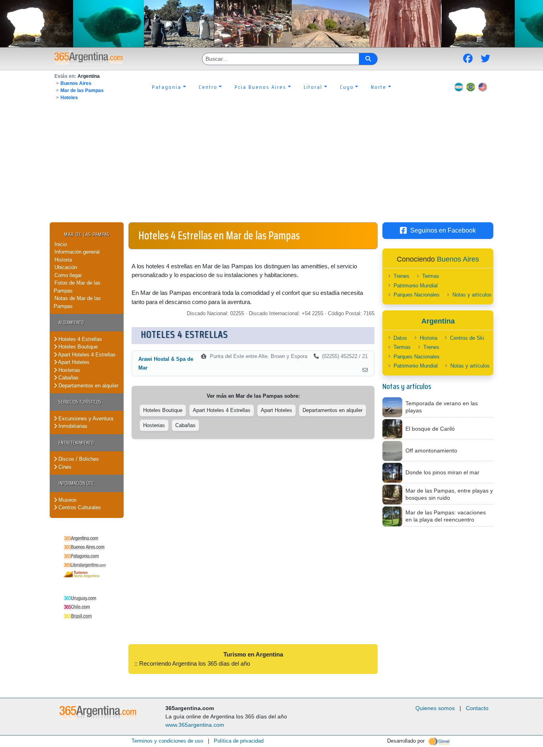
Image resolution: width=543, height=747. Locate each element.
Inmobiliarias (72, 426)
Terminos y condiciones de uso (167, 741)
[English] (482, 87)
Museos (67, 500)
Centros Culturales (79, 507)
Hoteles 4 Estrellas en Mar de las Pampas (219, 235)
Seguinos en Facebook (443, 230)
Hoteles (69, 97)
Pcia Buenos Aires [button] (260, 87)
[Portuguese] (470, 87)
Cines (64, 467)
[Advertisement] (271, 162)
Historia (63, 260)
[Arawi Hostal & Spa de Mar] (365, 370)
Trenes (401, 276)
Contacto (477, 708)
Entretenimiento (76, 443)
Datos (400, 338)
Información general (77, 252)
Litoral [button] (313, 87)
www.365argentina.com (194, 725)
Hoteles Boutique (77, 347)
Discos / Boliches (78, 459)
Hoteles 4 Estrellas (79, 339)
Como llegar (68, 275)
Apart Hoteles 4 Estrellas (86, 355)
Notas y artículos (472, 295)
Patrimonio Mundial (416, 286)
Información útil (76, 483)
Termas (430, 276)
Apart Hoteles (73, 362)
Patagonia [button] (166, 87)
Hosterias (68, 370)
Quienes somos (435, 708)
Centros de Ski (467, 338)
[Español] (458, 87)
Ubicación (65, 267)
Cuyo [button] (347, 87)
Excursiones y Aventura (85, 419)
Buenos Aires (75, 83)
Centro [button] (208, 87)
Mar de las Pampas (82, 90)
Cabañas (68, 378)
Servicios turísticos (79, 402)
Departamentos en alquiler (87, 386)
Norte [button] (378, 87)
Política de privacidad (239, 741)
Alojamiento (71, 322)
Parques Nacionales (417, 295)
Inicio (60, 244)
